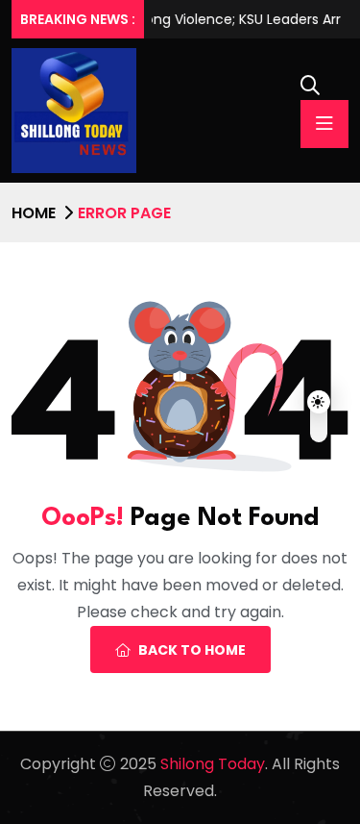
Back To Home (192, 650)
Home (34, 213)
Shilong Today (212, 764)
